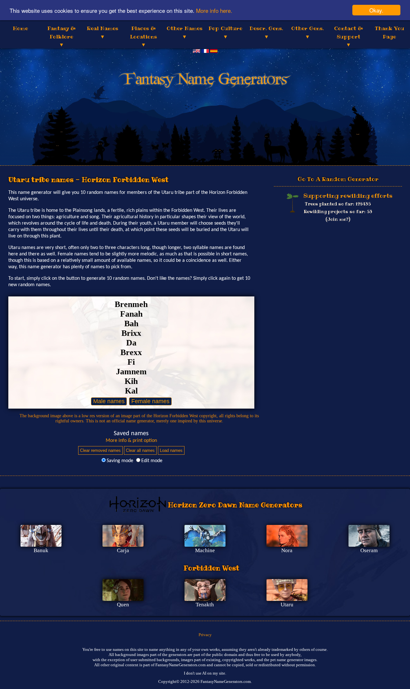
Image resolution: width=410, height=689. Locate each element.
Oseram (369, 550)
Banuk (41, 550)
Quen (123, 605)
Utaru (287, 605)
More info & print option (131, 440)
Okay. (376, 10)
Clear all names (140, 450)
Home (20, 28)
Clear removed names (100, 450)
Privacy (205, 634)
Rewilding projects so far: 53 (338, 212)
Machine (205, 550)
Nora (286, 550)
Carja (123, 550)
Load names (171, 450)
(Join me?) (337, 219)
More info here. (214, 10)
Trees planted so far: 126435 (338, 204)
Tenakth (205, 605)
